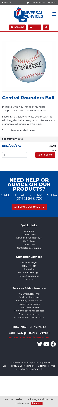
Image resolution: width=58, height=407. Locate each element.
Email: (5, 2)
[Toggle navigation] (53, 14)
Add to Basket (45, 155)
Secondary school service (29, 300)
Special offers (29, 234)
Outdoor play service (29, 297)
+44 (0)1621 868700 (46, 2)
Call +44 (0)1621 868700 (29, 333)
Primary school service (29, 294)
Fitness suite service (29, 314)
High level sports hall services (29, 311)
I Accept (37, 403)
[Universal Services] (29, 14)
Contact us (29, 279)
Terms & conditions (29, 276)
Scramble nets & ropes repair (29, 317)
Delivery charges (29, 262)
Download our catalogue (29, 238)
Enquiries (29, 269)
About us (29, 231)
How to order (29, 266)
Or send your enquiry (29, 207)
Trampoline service (29, 307)
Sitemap (42, 366)
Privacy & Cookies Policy (22, 366)
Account (19, 27)
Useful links (29, 241)
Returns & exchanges (29, 272)
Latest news (29, 244)
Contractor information (29, 248)
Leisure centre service (29, 304)
